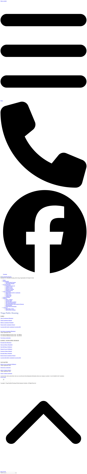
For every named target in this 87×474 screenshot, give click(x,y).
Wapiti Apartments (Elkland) (6, 320)
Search (2, 472)
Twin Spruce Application (6, 337)
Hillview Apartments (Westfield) (7, 322)
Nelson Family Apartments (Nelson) (8, 324)
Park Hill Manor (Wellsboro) (6, 347)
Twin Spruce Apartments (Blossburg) (8, 331)
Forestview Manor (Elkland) (6, 351)
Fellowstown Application (6, 367)
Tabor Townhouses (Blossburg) (7, 318)
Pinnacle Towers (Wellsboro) (6, 349)
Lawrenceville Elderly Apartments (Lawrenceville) (11, 357)
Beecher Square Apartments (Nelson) (8, 355)
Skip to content (4, 1)
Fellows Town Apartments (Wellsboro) (8, 364)
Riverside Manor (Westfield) (6, 353)
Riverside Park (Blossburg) (6, 342)
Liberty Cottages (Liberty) (6, 370)
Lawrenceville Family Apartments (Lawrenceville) (11, 327)
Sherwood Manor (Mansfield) (6, 344)
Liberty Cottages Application (6, 373)
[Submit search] (16, 472)
